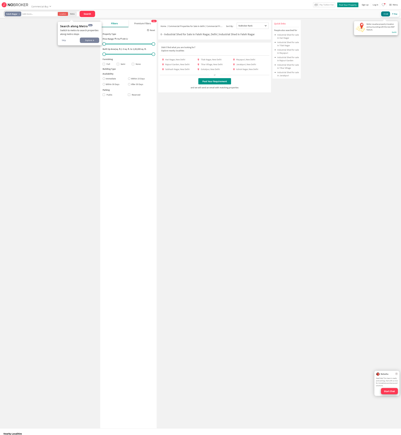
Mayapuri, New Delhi (245, 59)
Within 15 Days (138, 78)
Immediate (111, 78)
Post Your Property (348, 4)
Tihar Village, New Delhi (212, 64)
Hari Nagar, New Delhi (175, 59)
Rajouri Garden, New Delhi (177, 64)
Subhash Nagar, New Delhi (177, 69)
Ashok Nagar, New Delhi (247, 69)
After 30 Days (137, 84)
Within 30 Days (112, 84)
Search (87, 13)
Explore (88, 40)
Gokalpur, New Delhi (210, 69)
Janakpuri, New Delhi (246, 64)
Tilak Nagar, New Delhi (211, 59)
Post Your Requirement (214, 81)
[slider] (104, 44)
